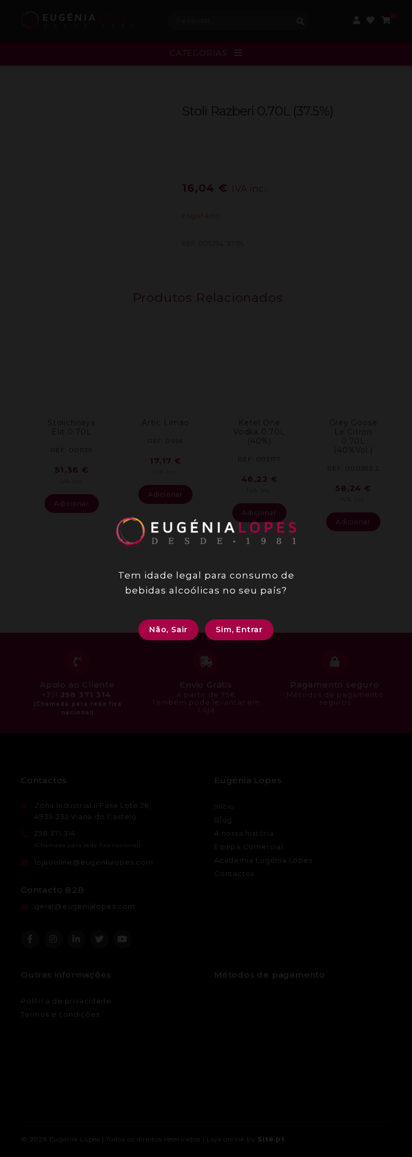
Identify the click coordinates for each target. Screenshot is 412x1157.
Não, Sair (168, 629)
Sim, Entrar (239, 629)
